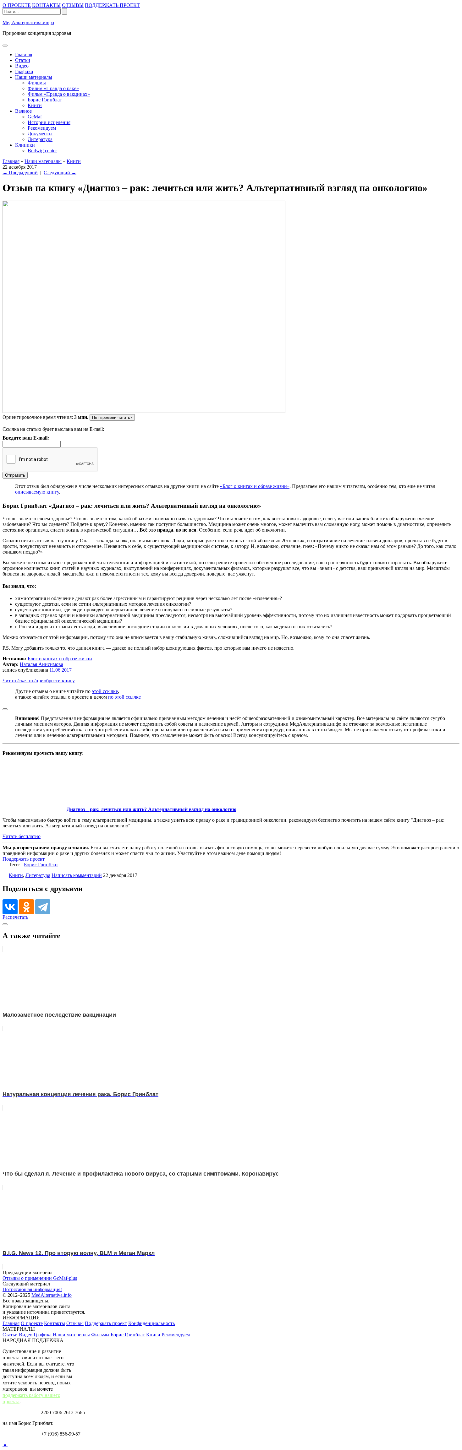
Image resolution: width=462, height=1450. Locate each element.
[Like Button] (5, 709)
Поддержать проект (24, 859)
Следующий (60, 172)
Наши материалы (33, 77)
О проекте (32, 1323)
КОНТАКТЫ (46, 5)
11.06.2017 (60, 670)
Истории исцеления (49, 122)
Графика (24, 71)
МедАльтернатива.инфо (28, 22)
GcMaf (35, 116)
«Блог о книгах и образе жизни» (254, 486)
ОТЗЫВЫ (73, 5)
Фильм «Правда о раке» (53, 88)
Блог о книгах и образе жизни (60, 658)
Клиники (25, 145)
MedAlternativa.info (51, 1295)
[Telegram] (42, 906)
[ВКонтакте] (10, 906)
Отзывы (75, 1323)
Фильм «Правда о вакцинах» (59, 94)
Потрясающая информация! (32, 1289)
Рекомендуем (42, 128)
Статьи (22, 60)
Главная (23, 54)
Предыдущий (20, 172)
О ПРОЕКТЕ (17, 5)
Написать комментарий (77, 875)
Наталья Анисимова (41, 664)
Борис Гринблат (45, 99)
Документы (40, 133)
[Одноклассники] (26, 906)
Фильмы (37, 82)
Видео (22, 65)
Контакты (54, 1323)
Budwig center (42, 150)
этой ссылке (105, 691)
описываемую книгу (37, 492)
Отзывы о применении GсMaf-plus (40, 1278)
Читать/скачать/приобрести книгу (39, 680)
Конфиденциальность (151, 1323)
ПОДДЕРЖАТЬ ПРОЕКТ (112, 5)
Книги (35, 105)
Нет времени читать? (112, 417)
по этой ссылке (124, 697)
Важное (23, 111)
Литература (40, 139)
